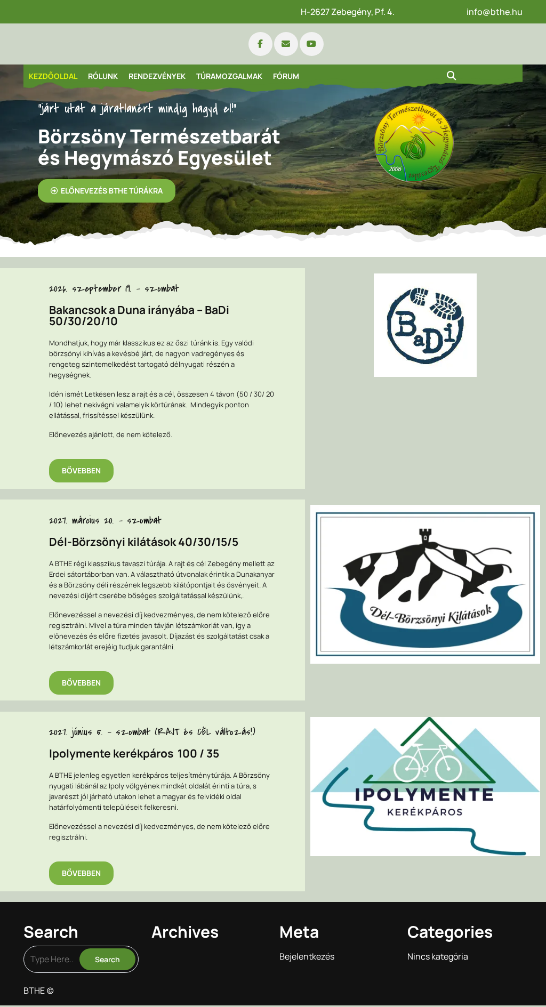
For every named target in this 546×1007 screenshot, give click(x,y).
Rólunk (103, 76)
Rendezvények (157, 76)
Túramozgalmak (229, 76)
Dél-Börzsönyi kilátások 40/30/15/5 (143, 541)
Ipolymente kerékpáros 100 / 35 (134, 753)
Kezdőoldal (53, 76)
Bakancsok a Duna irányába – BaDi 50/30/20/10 (139, 315)
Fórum (286, 76)
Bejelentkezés (306, 956)
